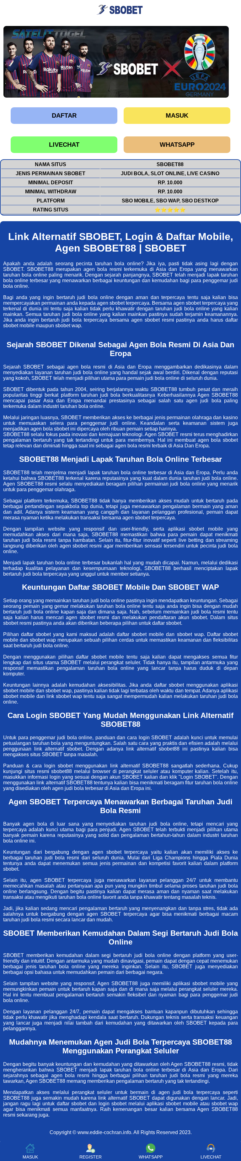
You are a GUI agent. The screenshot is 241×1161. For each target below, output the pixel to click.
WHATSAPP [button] (151, 1156)
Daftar (64, 115)
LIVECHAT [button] (211, 1156)
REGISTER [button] (90, 1156)
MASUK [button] (30, 1156)
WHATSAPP (177, 144)
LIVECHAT (64, 144)
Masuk (177, 115)
